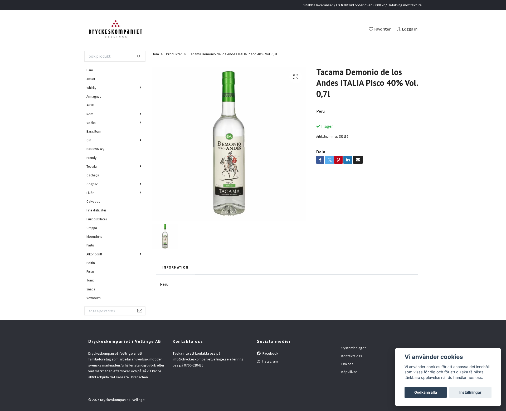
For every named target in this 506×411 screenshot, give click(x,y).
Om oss (347, 364)
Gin (88, 140)
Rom (89, 114)
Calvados (93, 201)
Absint (90, 79)
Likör (90, 193)
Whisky (91, 88)
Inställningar (470, 392)
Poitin (90, 263)
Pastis (90, 245)
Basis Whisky (95, 149)
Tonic (90, 280)
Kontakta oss (351, 356)
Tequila (91, 166)
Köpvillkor (349, 371)
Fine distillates (96, 210)
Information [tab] (175, 267)
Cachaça (92, 175)
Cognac (92, 184)
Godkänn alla (425, 392)
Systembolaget (353, 347)
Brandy (91, 158)
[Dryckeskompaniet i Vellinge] (115, 29)
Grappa (91, 228)
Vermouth (93, 298)
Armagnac (93, 96)
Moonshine (94, 236)
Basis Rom (93, 131)
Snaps (90, 289)
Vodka (91, 123)
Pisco (90, 271)
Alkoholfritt (94, 254)
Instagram (269, 361)
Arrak (90, 105)
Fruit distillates (96, 219)
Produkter (174, 54)
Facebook (270, 353)
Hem (89, 70)
